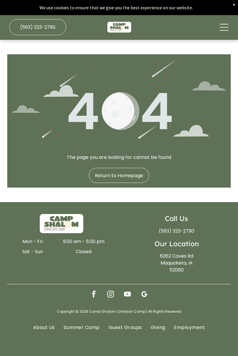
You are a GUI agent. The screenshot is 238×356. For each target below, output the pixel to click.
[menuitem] (44, 327)
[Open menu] (224, 27)
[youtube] (127, 295)
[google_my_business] (144, 295)
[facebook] (94, 295)
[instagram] (110, 295)
